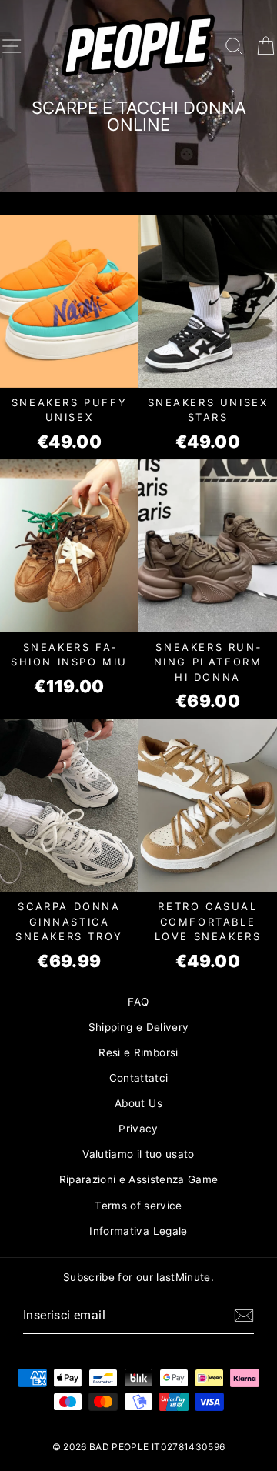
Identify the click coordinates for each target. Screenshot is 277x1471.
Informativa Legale (138, 1231)
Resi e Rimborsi (138, 1052)
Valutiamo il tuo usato (138, 1154)
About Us (138, 1103)
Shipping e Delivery (138, 1027)
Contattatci (139, 1078)
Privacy (138, 1128)
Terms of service (138, 1205)
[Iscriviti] (244, 1315)
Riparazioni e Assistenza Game (139, 1179)
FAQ (138, 1002)
